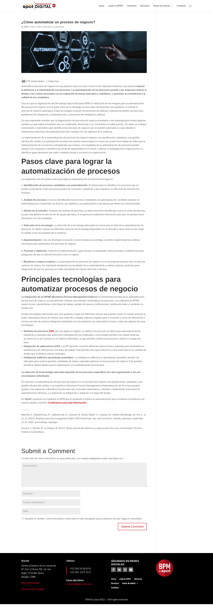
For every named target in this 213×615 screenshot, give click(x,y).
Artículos (47, 27)
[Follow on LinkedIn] (119, 569)
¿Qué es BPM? (115, 6)
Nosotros (145, 6)
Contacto (181, 6)
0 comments (58, 27)
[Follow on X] (125, 569)
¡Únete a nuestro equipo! (33, 589)
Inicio (101, 6)
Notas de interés (161, 6)
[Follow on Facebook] (113, 569)
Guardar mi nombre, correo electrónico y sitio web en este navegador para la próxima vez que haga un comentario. (83, 518)
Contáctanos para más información (67, 402)
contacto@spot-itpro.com (79, 584)
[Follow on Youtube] (131, 569)
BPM (26, 27)
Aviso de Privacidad (30, 582)
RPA (51, 331)
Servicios (131, 6)
